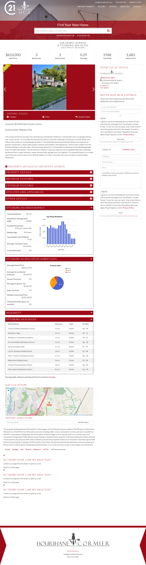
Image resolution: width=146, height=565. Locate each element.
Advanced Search (64, 36)
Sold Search (82, 36)
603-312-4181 (121, 2)
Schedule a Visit (128, 149)
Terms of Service (132, 216)
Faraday (52, 377)
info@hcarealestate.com (103, 2)
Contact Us (104, 85)
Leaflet (71, 415)
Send (120, 213)
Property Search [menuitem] (85, 6)
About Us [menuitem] (124, 6)
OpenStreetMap (80, 415)
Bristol (28, 449)
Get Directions (83, 422)
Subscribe (120, 139)
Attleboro (37, 449)
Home (7, 449)
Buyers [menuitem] (112, 6)
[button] (108, 31)
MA (21, 449)
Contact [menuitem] (137, 6)
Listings (15, 449)
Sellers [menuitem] (101, 6)
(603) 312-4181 (108, 78)
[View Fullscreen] (8, 399)
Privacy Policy (128, 134)
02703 (45, 449)
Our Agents (104, 88)
